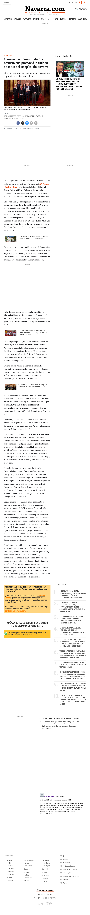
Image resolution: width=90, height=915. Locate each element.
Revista (72, 19)
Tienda (65, 883)
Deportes (27, 872)
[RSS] (51, 895)
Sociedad (11, 871)
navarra (10, 128)
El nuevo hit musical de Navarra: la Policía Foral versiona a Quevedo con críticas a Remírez (32, 333)
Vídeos (45, 881)
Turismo (65, 880)
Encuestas (28, 866)
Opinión (36, 19)
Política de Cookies (69, 866)
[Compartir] (18, 123)
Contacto (66, 859)
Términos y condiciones (67, 718)
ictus (37, 128)
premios (23, 128)
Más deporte (47, 866)
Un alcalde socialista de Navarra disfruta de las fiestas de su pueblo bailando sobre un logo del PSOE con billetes (69, 84)
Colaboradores (29, 860)
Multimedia (82, 19)
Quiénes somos (68, 856)
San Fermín (7, 19)
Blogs (27, 863)
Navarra (17, 19)
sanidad (30, 128)
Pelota (27, 880)
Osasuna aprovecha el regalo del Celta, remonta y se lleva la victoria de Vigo (72, 665)
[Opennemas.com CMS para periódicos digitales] (45, 900)
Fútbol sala (46, 863)
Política (10, 863)
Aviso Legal (66, 873)
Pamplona (27, 19)
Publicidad (66, 863)
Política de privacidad (70, 869)
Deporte (54, 19)
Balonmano (46, 860)
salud (17, 128)
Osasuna (45, 19)
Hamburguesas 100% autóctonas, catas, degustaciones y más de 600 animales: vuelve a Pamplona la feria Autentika (72, 607)
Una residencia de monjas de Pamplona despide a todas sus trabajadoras (32, 237)
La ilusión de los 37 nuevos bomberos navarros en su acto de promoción (32, 385)
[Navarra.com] (45, 9)
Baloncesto (28, 878)
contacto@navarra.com (15, 611)
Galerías (45, 878)
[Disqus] (62, 761)
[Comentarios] (35, 123)
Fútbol (27, 875)
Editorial (10, 880)
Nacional (63, 19)
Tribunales (11, 868)
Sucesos (10, 866)
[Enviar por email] (31, 123)
